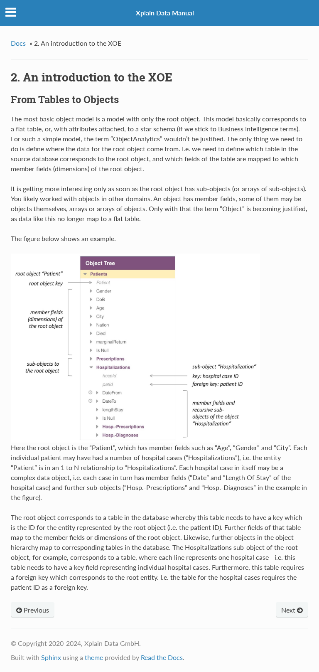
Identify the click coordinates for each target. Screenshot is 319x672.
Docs (18, 43)
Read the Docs (162, 657)
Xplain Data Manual (165, 13)
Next (289, 610)
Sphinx (51, 657)
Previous (35, 610)
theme (94, 657)
